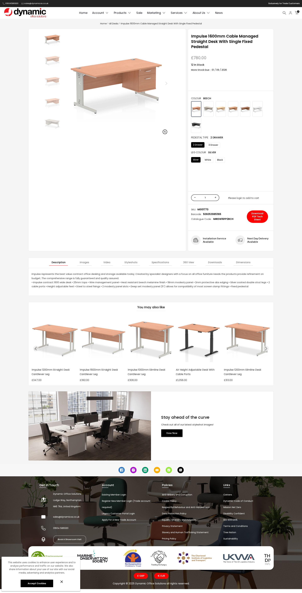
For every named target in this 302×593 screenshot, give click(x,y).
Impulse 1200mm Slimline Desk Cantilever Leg (242, 372)
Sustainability (230, 538)
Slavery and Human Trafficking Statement (185, 532)
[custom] (121, 470)
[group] (52, 39)
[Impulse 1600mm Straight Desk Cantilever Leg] (103, 340)
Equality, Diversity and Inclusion (179, 519)
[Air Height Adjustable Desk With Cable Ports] (199, 340)
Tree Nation (229, 532)
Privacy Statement (172, 526)
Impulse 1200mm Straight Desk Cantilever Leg (51, 372)
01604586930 (11, 3)
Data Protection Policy (174, 513)
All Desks (113, 23)
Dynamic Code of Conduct (238, 501)
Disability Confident (234, 513)
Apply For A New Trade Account (119, 519)
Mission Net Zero (232, 507)
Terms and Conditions (235, 526)
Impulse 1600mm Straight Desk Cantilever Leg (99, 372)
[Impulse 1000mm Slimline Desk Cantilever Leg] (151, 340)
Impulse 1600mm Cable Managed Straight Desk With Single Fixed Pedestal (161, 23)
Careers (227, 494)
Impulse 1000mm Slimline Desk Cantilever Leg (146, 372)
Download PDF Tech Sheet (257, 216)
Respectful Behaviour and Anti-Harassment (186, 507)
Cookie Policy (169, 501)
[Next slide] (159, 83)
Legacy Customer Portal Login (118, 513)
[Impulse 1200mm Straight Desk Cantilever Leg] (55, 340)
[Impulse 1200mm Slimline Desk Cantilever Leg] (247, 340)
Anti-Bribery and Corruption (177, 494)
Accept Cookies (37, 583)
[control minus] (194, 197)
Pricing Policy (169, 538)
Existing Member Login (114, 494)
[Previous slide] (36, 348)
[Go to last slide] (72, 83)
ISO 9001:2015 (230, 519)
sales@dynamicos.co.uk (36, 3)
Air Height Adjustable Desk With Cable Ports (195, 372)
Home (103, 23)
